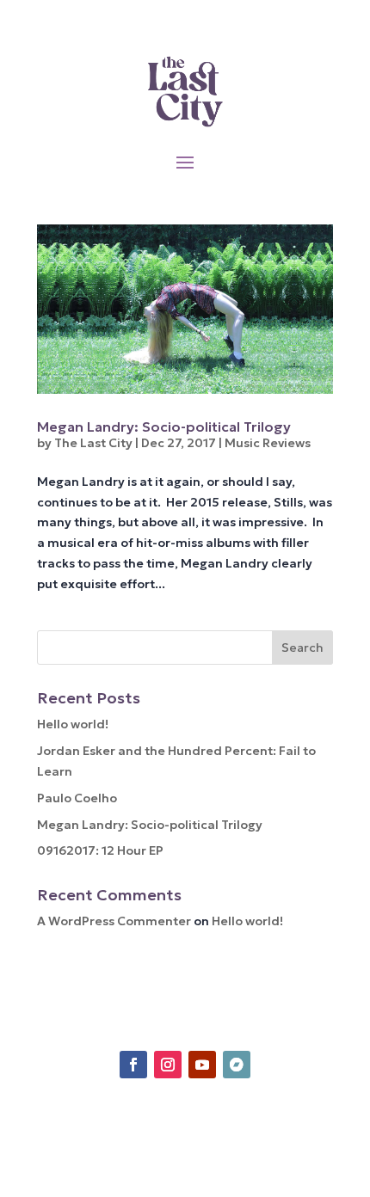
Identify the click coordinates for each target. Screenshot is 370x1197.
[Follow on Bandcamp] (236, 1064)
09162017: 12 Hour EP (100, 850)
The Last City (93, 443)
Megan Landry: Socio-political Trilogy (164, 426)
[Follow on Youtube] (202, 1064)
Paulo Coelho (77, 798)
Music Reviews (268, 443)
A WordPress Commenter (114, 921)
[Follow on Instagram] (168, 1064)
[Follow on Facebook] (133, 1064)
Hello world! (72, 724)
